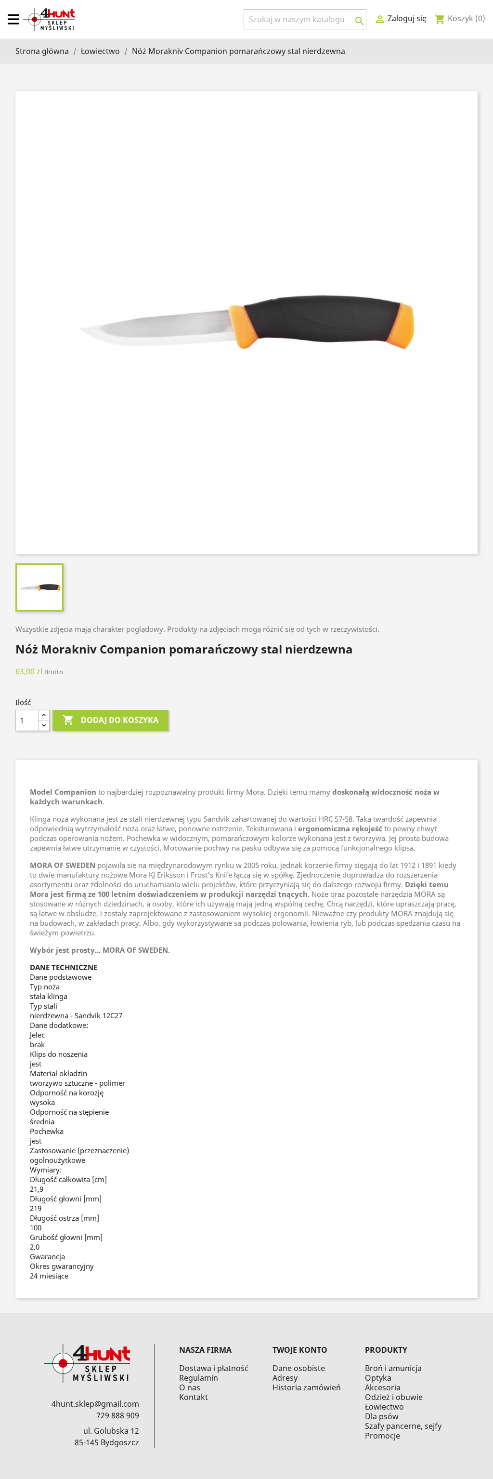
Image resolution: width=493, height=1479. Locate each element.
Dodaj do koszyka (110, 720)
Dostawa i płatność (213, 1368)
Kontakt (193, 1397)
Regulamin (198, 1377)
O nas (189, 1387)
